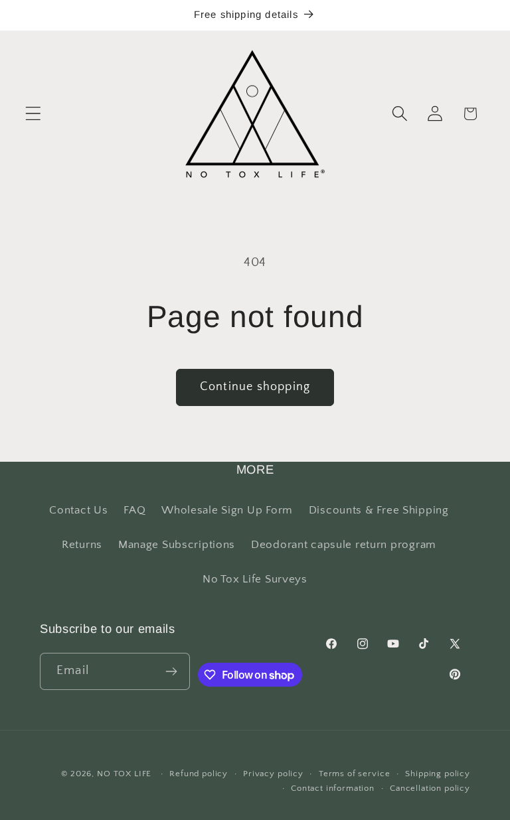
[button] (33, 113)
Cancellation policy (430, 788)
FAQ (134, 510)
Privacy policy (273, 773)
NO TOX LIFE (124, 773)
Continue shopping (255, 386)
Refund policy (198, 773)
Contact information (333, 788)
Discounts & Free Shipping (379, 510)
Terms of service (354, 773)
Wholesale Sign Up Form (227, 510)
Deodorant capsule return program (343, 545)
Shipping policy (437, 773)
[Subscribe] (171, 671)
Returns (82, 545)
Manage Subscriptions (176, 545)
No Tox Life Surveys (255, 579)
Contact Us (78, 510)
